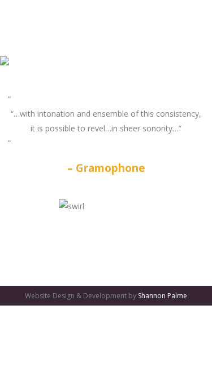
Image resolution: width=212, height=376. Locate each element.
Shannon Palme (162, 295)
